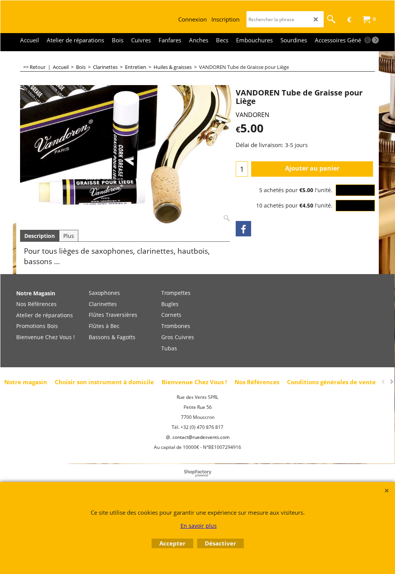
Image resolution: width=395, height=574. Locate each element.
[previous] (367, 40)
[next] (375, 40)
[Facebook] (243, 228)
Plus (68, 235)
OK (355, 190)
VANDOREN (252, 114)
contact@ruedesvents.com (201, 437)
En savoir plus (199, 525)
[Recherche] (331, 19)
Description (39, 235)
